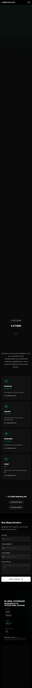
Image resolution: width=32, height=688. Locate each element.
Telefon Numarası (7, 544)
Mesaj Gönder (14, 579)
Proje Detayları (6, 561)
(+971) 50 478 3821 (16, 507)
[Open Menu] (29, 2)
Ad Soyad (4, 535)
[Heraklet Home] (8, 2)
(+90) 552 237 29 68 (16, 502)
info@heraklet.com (11, 395)
